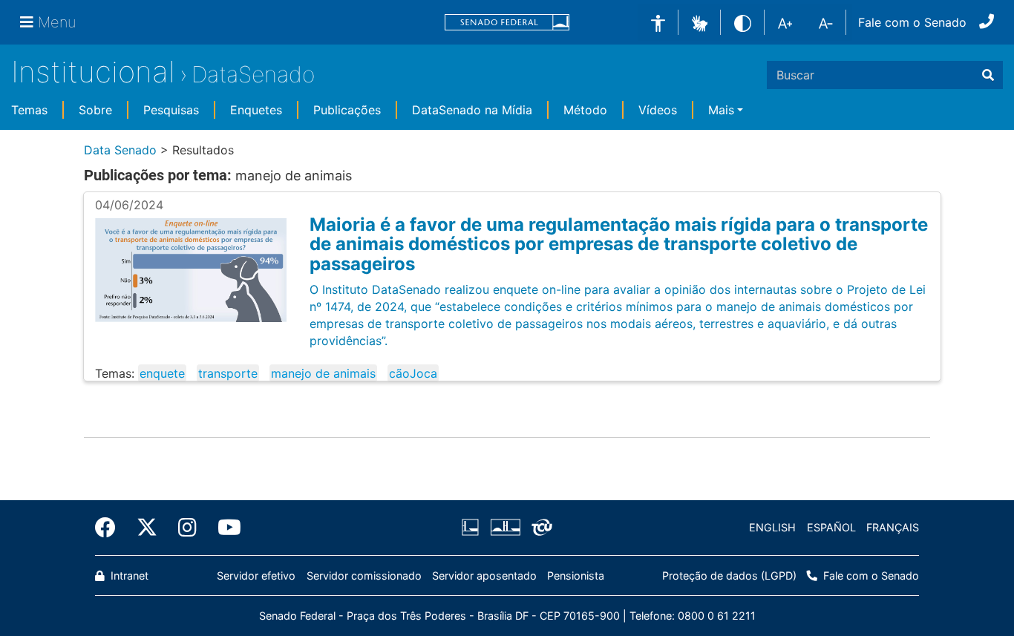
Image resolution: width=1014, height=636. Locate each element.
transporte (228, 373)
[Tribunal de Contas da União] (539, 528)
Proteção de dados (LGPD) (729, 575)
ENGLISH (772, 527)
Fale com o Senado (912, 22)
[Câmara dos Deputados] (473, 528)
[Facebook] (110, 527)
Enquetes (256, 109)
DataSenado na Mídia (472, 109)
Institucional (93, 71)
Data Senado (120, 149)
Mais (721, 109)
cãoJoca (413, 373)
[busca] (988, 75)
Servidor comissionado (364, 575)
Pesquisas (171, 109)
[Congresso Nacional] (505, 528)
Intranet (128, 575)
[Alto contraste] (743, 22)
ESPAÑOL (831, 527)
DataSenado (253, 74)
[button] (699, 21)
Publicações (347, 109)
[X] (147, 527)
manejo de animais (323, 373)
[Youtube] (224, 527)
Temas (29, 109)
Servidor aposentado (484, 575)
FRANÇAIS (892, 527)
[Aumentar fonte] (785, 22)
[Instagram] (187, 527)
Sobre (95, 109)
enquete (162, 373)
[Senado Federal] (507, 22)
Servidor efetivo (256, 575)
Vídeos (657, 109)
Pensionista (575, 575)
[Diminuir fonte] (825, 22)
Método (585, 109)
